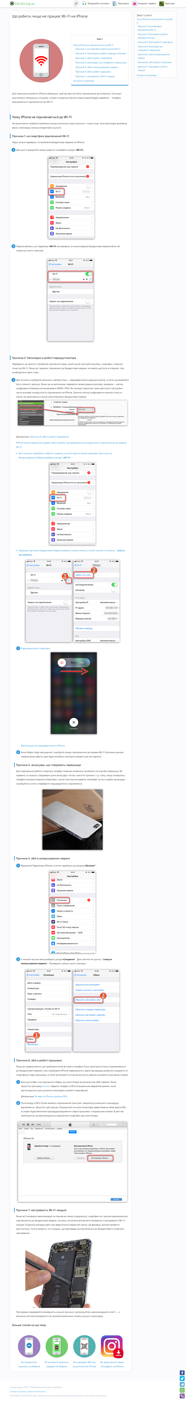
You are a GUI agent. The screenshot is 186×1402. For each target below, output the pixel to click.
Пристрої (170, 3)
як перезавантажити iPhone (49, 745)
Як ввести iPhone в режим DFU (50, 1096)
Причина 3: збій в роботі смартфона (93, 58)
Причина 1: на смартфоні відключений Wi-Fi (97, 48)
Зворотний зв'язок (36, 1391)
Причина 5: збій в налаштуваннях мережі (96, 67)
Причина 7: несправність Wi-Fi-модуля (95, 76)
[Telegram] (182, 1384)
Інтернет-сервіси (147, 3)
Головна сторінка (18, 1391)
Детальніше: (27, 745)
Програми (123, 3)
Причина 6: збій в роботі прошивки (93, 71)
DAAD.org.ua (25, 3)
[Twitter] (182, 1378)
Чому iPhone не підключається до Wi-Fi (93, 45)
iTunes (46, 1086)
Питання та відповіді (83, 80)
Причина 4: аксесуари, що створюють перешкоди (100, 62)
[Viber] (182, 1396)
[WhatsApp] (182, 1390)
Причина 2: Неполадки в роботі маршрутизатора (100, 53)
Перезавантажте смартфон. (36, 648)
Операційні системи (98, 3)
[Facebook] (182, 1372)
